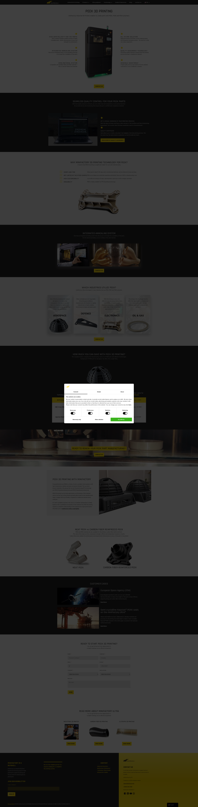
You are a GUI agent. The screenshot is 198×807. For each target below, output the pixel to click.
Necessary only (77, 419)
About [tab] (122, 391)
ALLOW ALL (121, 419)
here (130, 405)
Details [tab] (99, 391)
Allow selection (99, 419)
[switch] (90, 413)
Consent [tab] (75, 391)
